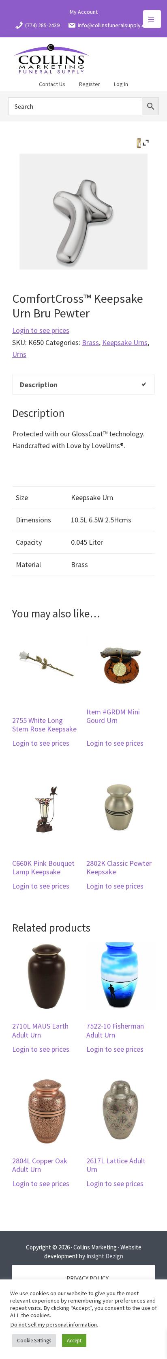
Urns (19, 354)
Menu (152, 19)
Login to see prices (40, 330)
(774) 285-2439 (42, 25)
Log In (121, 84)
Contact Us (52, 84)
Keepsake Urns (125, 342)
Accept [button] (74, 1340)
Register (89, 84)
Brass (90, 342)
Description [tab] (39, 384)
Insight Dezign (104, 1256)
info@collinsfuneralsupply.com (115, 25)
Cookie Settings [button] (34, 1340)
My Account (84, 11)
